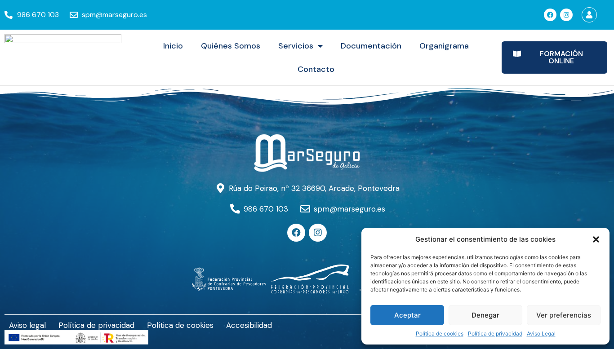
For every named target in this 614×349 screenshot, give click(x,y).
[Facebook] (550, 15)
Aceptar (407, 315)
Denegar (485, 315)
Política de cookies (439, 333)
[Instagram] (566, 15)
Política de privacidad (495, 333)
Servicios (295, 45)
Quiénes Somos (230, 45)
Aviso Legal (541, 333)
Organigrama (444, 45)
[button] (596, 239)
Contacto (316, 69)
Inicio (173, 45)
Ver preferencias (563, 315)
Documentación (371, 45)
